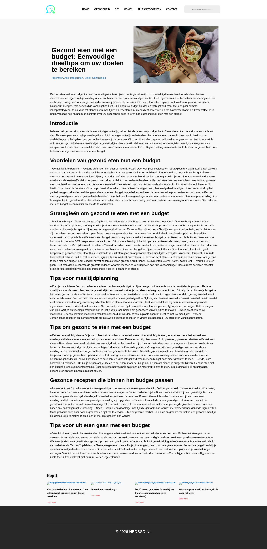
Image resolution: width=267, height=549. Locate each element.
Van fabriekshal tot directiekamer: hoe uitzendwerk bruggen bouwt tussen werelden (67, 493)
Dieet (88, 77)
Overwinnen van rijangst (104, 489)
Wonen (128, 9)
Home (85, 9)
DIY (117, 9)
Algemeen (57, 77)
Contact (171, 9)
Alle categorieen (149, 9)
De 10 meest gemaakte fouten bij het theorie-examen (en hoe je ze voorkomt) (154, 493)
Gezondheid (102, 9)
